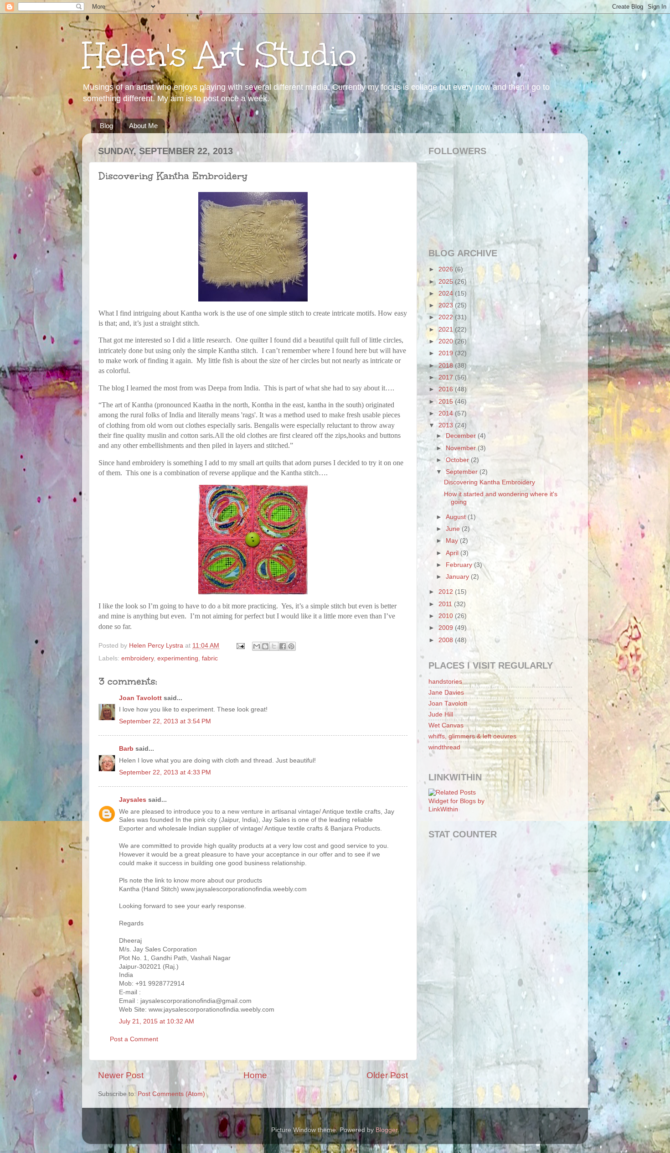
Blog (106, 126)
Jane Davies (446, 692)
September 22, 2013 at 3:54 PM (165, 721)
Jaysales (132, 799)
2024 (446, 293)
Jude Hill (440, 714)
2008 (446, 640)
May (453, 540)
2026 (446, 269)
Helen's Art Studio (219, 55)
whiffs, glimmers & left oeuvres (472, 736)
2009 (446, 627)
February (460, 564)
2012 (446, 591)
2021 (446, 329)
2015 (446, 401)
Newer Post (121, 1075)
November (462, 448)
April (453, 553)
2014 (446, 413)
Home (255, 1075)
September (462, 471)
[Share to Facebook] (282, 646)
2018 (446, 365)
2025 (446, 281)
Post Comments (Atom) (171, 1094)
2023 (446, 305)
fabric (210, 658)
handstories (445, 681)
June (454, 528)
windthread (444, 747)
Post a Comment (134, 1039)
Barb (126, 748)
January (458, 576)
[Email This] (256, 646)
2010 (446, 616)
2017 (446, 377)
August (457, 517)
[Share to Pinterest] (291, 646)
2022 (446, 317)
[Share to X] (273, 646)
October (458, 460)
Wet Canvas (446, 725)
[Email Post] (240, 645)
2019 (446, 353)
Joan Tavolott (140, 698)
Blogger (386, 1130)
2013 (446, 425)
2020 (446, 341)
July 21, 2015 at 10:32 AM (156, 1021)
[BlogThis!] (265, 646)
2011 (446, 604)
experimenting (177, 658)
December (462, 435)
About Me (143, 126)
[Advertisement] (469, 889)
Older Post (387, 1075)
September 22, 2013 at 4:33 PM (165, 772)
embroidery (137, 658)
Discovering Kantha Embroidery (489, 482)
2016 (446, 389)
